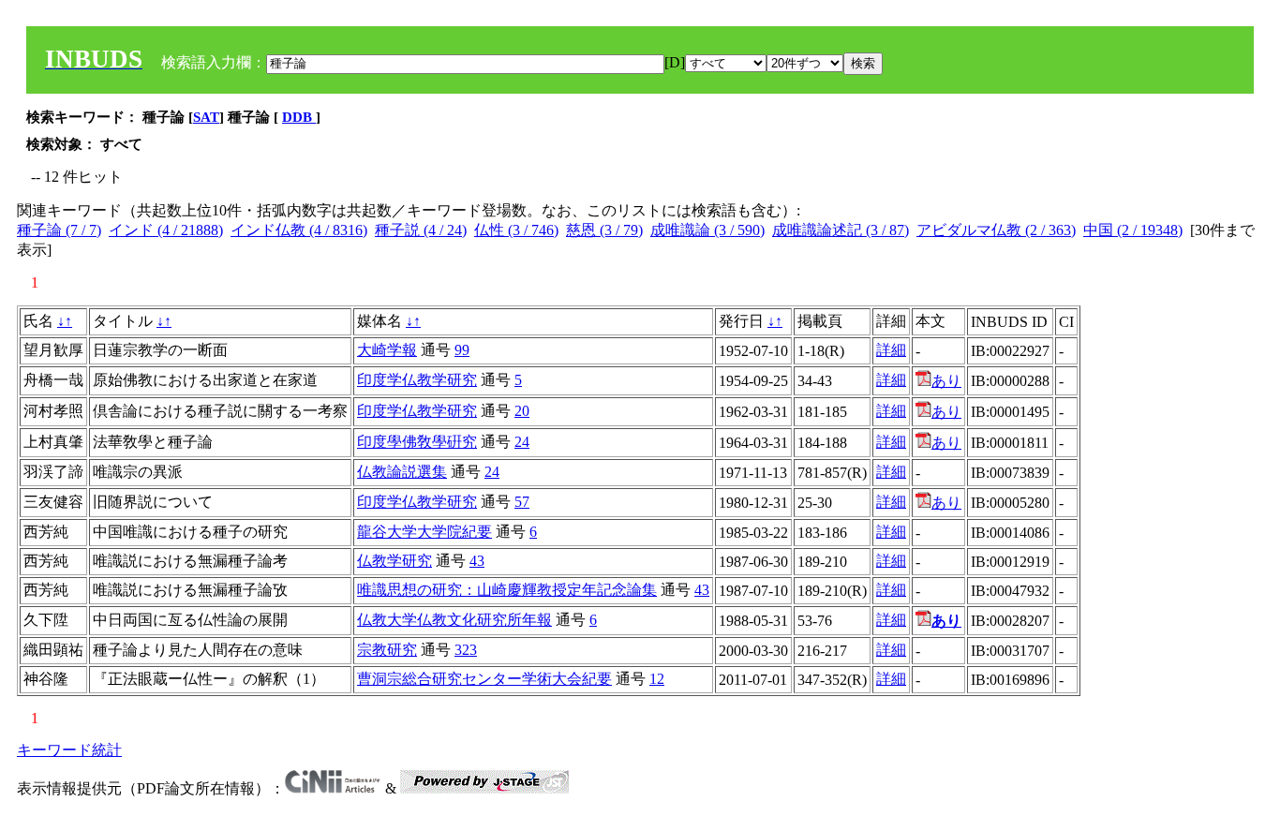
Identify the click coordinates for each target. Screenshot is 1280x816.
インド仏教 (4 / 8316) (299, 230)
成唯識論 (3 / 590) (707, 230)
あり (946, 381)
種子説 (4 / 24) (421, 230)
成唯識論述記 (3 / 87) (840, 230)
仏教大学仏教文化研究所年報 (454, 620)
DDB (299, 117)
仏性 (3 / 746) (516, 230)
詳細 (891, 350)
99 (461, 350)
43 (476, 561)
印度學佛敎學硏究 (417, 442)
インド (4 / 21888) (166, 230)
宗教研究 (387, 650)
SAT (206, 117)
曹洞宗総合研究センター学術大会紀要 (484, 679)
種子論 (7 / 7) (59, 230)
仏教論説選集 (402, 472)
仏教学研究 (394, 561)
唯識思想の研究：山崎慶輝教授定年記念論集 (507, 590)
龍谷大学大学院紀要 (424, 532)
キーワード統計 (69, 750)
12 (656, 679)
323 (465, 650)
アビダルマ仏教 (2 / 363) (996, 230)
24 (521, 442)
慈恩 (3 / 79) (604, 230)
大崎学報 (387, 350)
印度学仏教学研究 (417, 380)
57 (521, 502)
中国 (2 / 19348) (1133, 230)
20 (521, 411)
